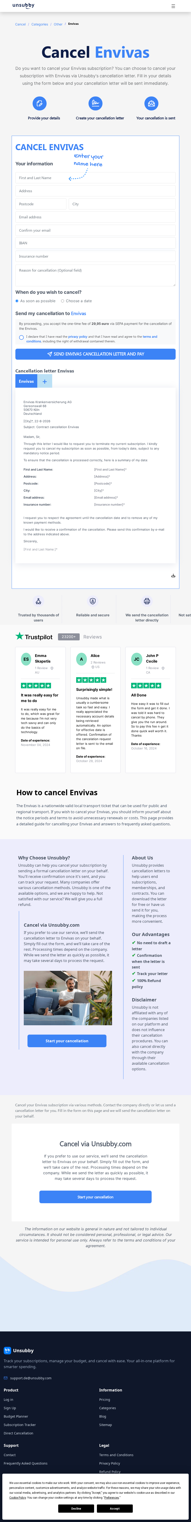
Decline (76, 1508)
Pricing (104, 1399)
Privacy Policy (109, 1463)
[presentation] (95, 230)
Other (58, 24)
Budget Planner (16, 1416)
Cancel (20, 24)
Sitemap (105, 1425)
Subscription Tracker (20, 1425)
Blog (102, 1416)
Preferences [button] (111, 1497)
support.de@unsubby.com (30, 1378)
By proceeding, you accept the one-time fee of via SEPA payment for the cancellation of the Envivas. (95, 326)
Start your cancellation (67, 1040)
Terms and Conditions (116, 1455)
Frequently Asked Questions (26, 1463)
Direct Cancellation (18, 1433)
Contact (10, 1455)
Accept (115, 1508)
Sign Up (10, 1408)
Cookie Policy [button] (17, 1497)
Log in (8, 1399)
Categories (39, 24)
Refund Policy (109, 1471)
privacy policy (77, 336)
